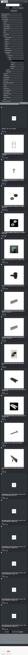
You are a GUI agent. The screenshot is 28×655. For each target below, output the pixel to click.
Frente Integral (7, 26)
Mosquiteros (8, 71)
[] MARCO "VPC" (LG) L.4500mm (9, 128)
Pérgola (5, 86)
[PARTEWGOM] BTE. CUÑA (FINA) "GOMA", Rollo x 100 (13, 468)
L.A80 (5, 32)
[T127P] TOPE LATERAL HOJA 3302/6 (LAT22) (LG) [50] (13, 364)
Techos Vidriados (7, 97)
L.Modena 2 (6, 75)
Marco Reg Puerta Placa (9, 82)
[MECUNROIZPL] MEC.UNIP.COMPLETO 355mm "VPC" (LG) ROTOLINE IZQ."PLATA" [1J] (14, 495)
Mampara (5, 81)
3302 (10, 59)
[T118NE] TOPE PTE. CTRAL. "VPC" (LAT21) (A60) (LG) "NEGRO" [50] (14, 390)
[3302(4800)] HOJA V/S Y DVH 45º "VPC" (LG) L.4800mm (11, 154)
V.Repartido (12, 66)
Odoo (8, 651)
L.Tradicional (6, 79)
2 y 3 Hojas (10, 55)
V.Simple (12, 68)
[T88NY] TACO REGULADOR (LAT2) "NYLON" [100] (13, 285)
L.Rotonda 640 (7, 77)
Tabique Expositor (7, 93)
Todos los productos (5, 14)
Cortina (5, 23)
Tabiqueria (6, 95)
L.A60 (5, 30)
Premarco (7, 43)
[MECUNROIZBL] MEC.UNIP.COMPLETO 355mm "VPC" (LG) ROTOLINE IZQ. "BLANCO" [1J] (14, 547)
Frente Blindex (7, 25)
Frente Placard (7, 28)
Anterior (7, 8)
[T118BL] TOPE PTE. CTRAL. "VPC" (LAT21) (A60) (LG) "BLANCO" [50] (14, 416)
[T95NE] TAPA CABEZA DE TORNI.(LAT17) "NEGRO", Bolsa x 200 (13, 207)
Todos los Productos (6, 101)
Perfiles (12, 64)
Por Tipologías (5, 19)
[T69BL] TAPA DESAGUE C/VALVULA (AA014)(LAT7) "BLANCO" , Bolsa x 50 (13, 337)
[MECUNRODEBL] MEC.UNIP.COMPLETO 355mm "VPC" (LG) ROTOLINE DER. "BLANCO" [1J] (14, 626)
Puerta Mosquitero (7, 90)
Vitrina (5, 99)
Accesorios (13, 62)
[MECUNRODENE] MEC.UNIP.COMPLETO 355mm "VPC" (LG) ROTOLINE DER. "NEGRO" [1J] (14, 599)
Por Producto (5, 17)
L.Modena (6, 73)
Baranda (5, 21)
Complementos (8, 37)
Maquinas (7, 39)
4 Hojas (9, 57)
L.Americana (6, 34)
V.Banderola (7, 48)
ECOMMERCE (4, 16)
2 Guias (7, 54)
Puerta (6, 45)
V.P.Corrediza (7, 52)
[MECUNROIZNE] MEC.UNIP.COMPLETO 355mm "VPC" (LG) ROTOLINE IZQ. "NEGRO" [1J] (14, 521)
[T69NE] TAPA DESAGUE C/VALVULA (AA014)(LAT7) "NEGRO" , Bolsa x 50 (13, 311)
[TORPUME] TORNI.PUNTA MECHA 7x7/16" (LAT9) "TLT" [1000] (13, 180)
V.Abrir (6, 46)
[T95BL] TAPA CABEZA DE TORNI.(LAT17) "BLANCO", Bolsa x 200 (14, 233)
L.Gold (5, 36)
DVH (11, 61)
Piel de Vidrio (6, 88)
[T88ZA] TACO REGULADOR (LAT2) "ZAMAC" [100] (13, 259)
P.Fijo (6, 41)
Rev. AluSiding (6, 92)
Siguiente (21, 8)
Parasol (5, 84)
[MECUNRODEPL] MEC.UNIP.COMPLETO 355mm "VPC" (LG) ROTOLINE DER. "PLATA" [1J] (14, 573)
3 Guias (7, 70)
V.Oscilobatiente (8, 50)
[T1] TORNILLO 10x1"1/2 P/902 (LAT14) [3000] (12, 443)
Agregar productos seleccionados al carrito (9, 103)
